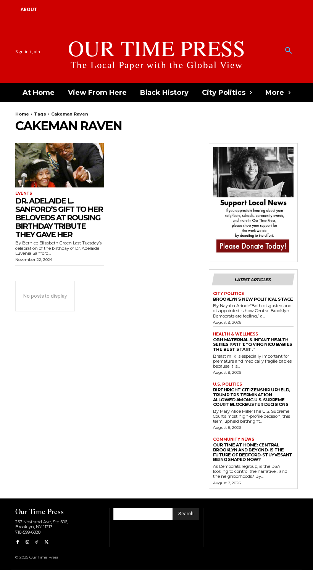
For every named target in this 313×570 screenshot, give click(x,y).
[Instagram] (27, 542)
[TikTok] (37, 542)
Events (23, 193)
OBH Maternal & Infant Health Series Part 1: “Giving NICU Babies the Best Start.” (252, 344)
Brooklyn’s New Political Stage (253, 299)
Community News (233, 439)
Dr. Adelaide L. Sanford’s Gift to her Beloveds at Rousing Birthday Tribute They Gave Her (59, 217)
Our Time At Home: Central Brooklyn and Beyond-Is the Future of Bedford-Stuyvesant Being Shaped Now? (252, 452)
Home (22, 114)
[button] (288, 51)
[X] (46, 542)
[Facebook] (17, 542)
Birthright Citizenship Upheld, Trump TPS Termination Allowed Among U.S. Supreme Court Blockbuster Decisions (251, 397)
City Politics (228, 294)
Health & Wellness (235, 334)
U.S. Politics (227, 384)
